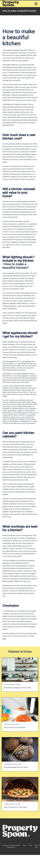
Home (30, 845)
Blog (24, 845)
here (4, 639)
